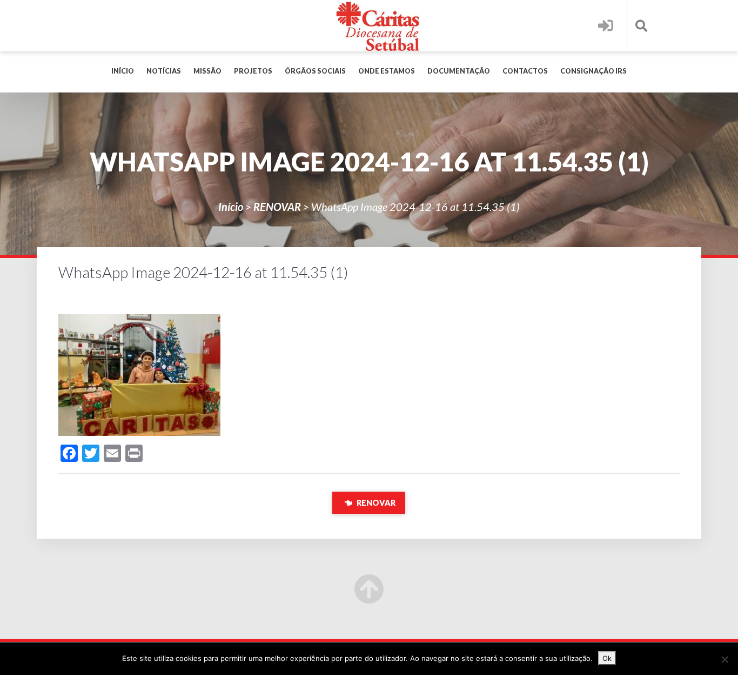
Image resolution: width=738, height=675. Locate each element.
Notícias (163, 71)
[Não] (724, 659)
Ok (607, 658)
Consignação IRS (593, 71)
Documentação (458, 71)
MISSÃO (207, 71)
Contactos (525, 71)
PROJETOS (253, 71)
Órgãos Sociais (315, 71)
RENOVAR (277, 206)
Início (122, 71)
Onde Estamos (386, 71)
